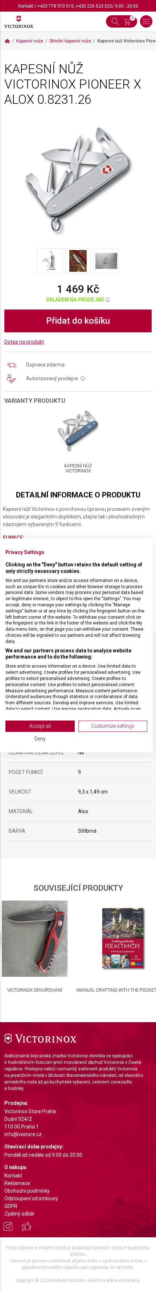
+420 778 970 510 (55, 6)
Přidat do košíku (78, 321)
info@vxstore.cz (23, 1134)
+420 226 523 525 (94, 6)
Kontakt (25, 6)
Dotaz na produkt (24, 342)
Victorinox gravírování (34, 990)
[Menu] (146, 21)
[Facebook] (26, 1227)
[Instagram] (8, 1227)
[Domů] (7, 41)
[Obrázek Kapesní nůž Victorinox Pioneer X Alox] (78, 179)
